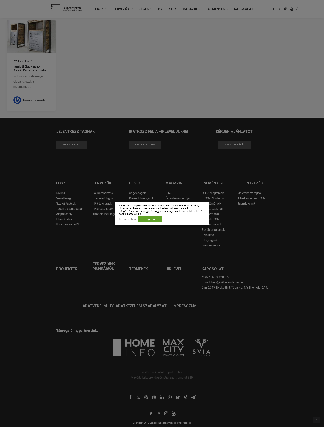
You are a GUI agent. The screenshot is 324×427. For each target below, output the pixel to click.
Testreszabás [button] (127, 219)
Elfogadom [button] (150, 219)
